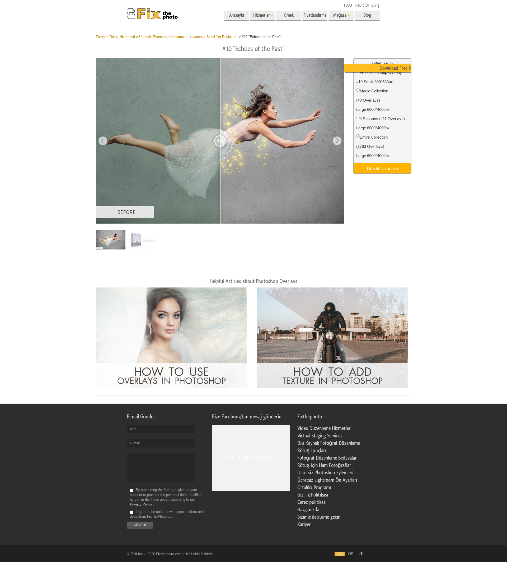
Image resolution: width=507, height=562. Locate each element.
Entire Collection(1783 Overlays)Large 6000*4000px (373, 146)
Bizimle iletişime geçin (318, 517)
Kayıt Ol (362, 5)
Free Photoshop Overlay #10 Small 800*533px (379, 77)
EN (339, 554)
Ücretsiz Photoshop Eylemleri (325, 472)
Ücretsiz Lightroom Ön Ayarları (327, 480)
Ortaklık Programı (314, 487)
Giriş (375, 5)
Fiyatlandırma (315, 15)
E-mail (135, 443)
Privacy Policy (141, 504)
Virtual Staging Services (319, 435)
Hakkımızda (308, 509)
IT (361, 554)
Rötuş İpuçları (311, 450)
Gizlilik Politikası (312, 495)
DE (350, 554)
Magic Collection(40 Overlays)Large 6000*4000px (373, 100)
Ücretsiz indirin (382, 168)
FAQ (348, 5)
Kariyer (304, 524)
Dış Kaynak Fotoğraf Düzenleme (328, 443)
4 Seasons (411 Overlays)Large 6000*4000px (380, 123)
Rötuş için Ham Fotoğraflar (324, 465)
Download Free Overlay (401, 68)
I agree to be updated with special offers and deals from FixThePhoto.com (167, 514)
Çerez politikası (311, 502)
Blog (367, 15)
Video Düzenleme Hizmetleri (324, 428)
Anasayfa (236, 15)
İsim (133, 429)
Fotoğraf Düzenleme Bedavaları (327, 458)
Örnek (289, 15)
